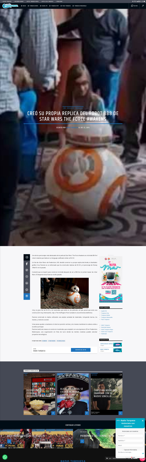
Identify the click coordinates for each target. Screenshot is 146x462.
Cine (64, 118)
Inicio (24, 6)
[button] (4, 457)
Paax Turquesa (67, 6)
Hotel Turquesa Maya (33, 1)
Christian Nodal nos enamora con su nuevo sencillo (105, 416)
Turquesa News (34, 6)
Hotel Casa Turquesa (47, 1)
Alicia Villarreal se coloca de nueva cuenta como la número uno (71, 415)
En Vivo (135, 6)
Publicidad (59, 1)
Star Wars (51, 363)
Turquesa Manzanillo (80, 6)
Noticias (94, 397)
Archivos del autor (80, 372)
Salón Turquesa (7, 1)
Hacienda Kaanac (19, 1)
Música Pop (70, 118)
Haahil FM (44, 6)
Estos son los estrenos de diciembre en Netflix (38, 416)
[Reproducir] (107, 458)
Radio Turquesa (72, 137)
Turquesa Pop (55, 6)
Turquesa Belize (105, 337)
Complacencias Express (106, 366)
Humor (44, 363)
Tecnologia (79, 118)
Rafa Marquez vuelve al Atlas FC (26, 458)
